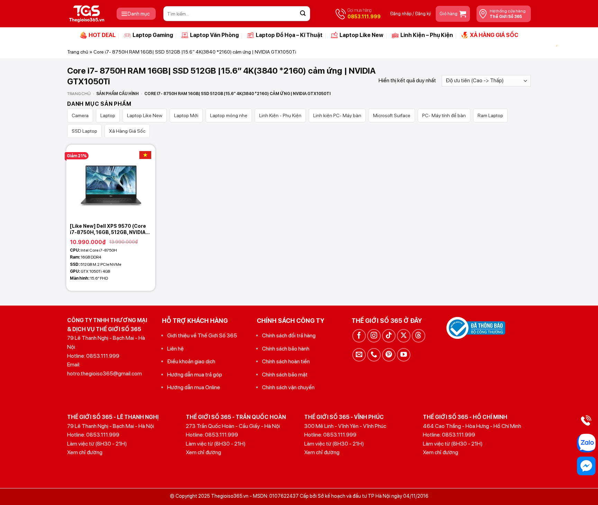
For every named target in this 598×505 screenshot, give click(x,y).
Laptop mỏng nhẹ (228, 115)
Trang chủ (77, 52)
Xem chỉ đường (84, 452)
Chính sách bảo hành (285, 348)
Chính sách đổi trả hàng (289, 335)
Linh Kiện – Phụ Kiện (426, 35)
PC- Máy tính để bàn (444, 115)
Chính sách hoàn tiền (286, 361)
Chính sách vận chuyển (288, 387)
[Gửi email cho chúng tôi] (359, 355)
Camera (80, 115)
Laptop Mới (186, 115)
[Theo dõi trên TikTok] (389, 336)
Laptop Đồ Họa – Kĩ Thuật (289, 35)
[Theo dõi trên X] (403, 336)
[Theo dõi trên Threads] (418, 336)
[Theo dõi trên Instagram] (374, 336)
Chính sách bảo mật (285, 374)
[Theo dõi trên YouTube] (403, 355)
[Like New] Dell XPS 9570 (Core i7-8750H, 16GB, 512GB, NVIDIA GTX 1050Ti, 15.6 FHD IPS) (108, 229)
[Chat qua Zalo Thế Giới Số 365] (586, 443)
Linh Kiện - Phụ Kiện (280, 115)
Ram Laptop (490, 115)
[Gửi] (303, 14)
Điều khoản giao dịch (191, 361)
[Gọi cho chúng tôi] (374, 355)
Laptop (107, 115)
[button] (136, 14)
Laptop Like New (361, 35)
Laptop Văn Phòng (214, 35)
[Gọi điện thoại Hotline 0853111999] (586, 420)
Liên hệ (175, 348)
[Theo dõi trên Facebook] (359, 336)
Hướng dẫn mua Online (193, 387)
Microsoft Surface (391, 115)
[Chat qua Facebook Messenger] (586, 466)
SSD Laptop (84, 131)
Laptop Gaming (153, 35)
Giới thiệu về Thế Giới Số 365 (202, 335)
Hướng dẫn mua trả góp (194, 374)
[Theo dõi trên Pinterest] (389, 355)
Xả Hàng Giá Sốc (127, 131)
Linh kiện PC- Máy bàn (337, 115)
